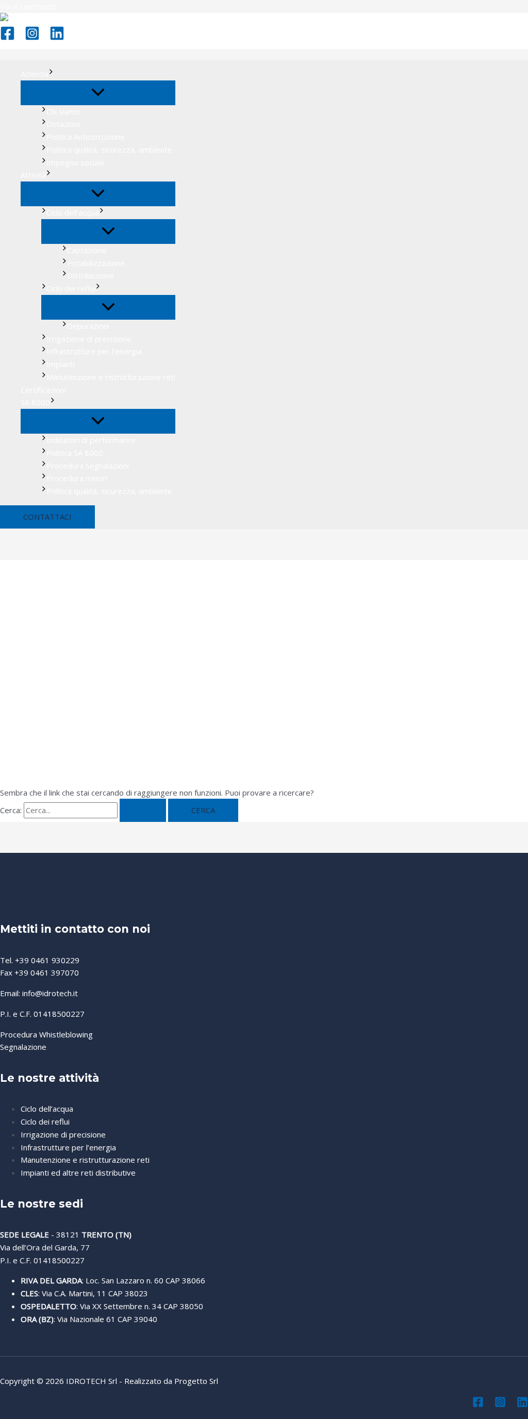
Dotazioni (63, 124)
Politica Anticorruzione (85, 136)
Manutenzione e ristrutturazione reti (110, 377)
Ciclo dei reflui (70, 288)
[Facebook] (7, 37)
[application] (51, 74)
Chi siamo (63, 111)
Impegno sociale (75, 162)
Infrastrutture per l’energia (94, 351)
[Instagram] (32, 37)
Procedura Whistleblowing (46, 1034)
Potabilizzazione (96, 263)
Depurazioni (88, 326)
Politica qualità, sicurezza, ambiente (109, 149)
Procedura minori (76, 478)
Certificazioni (43, 390)
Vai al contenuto (28, 6)
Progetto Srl (196, 1381)
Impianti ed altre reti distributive (78, 1172)
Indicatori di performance (91, 440)
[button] (47, 517)
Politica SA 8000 (74, 453)
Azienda (34, 74)
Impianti (60, 364)
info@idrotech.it (50, 993)
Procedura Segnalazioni (87, 465)
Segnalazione (23, 1047)
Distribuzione (90, 275)
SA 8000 (35, 402)
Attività (33, 175)
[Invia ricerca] (143, 810)
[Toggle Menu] (98, 92)
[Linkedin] (57, 37)
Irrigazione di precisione (88, 339)
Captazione (87, 250)
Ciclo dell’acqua (72, 212)
